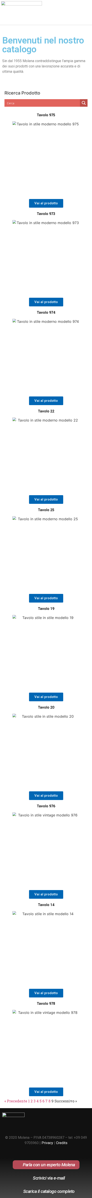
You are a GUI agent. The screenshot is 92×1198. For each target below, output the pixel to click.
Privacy (47, 1143)
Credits (61, 1143)
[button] (85, 14)
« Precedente (15, 1101)
